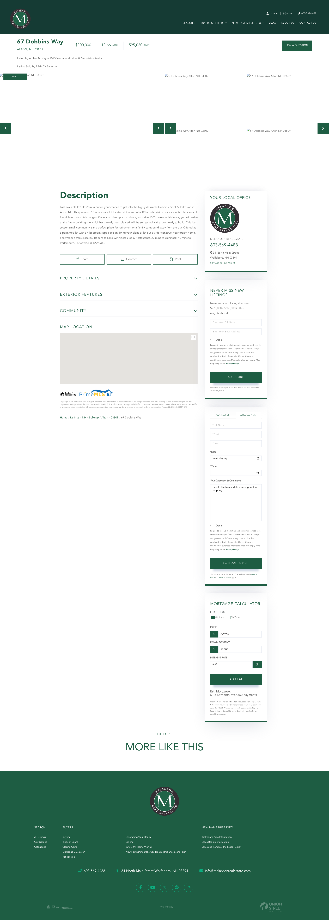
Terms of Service (224, 578)
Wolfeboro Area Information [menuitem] (217, 837)
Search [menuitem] (188, 23)
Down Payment (220, 642)
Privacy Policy (232, 364)
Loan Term (218, 612)
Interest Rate (219, 658)
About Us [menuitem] (287, 23)
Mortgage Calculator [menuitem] (74, 852)
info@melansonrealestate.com (228, 871)
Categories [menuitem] (40, 847)
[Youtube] (152, 887)
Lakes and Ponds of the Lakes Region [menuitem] (221, 847)
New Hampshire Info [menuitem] (246, 23)
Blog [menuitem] (272, 23)
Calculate (236, 679)
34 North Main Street (154, 871)
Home (64, 417)
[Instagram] (188, 887)
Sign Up (287, 14)
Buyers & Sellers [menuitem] (212, 23)
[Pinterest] (176, 887)
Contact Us (216, 263)
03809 (114, 417)
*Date (213, 452)
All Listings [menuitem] (40, 837)
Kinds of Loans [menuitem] (70, 842)
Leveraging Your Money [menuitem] (138, 837)
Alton (104, 417)
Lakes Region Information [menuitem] (215, 842)
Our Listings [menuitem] (40, 842)
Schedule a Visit (248, 415)
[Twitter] (164, 887)
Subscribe (236, 377)
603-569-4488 (308, 13)
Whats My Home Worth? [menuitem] (139, 847)
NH (84, 417)
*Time (213, 466)
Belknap (94, 417)
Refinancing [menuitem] (69, 857)
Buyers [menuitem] (66, 837)
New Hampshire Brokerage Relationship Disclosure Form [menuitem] (156, 852)
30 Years (219, 617)
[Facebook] (140, 887)
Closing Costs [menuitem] (70, 847)
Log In (273, 14)
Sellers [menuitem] (129, 842)
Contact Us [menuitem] (308, 23)
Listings (74, 417)
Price (213, 627)
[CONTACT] (297, 46)
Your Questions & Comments (225, 481)
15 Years (235, 617)
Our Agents (229, 263)
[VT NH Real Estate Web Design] (271, 907)
